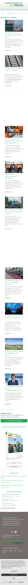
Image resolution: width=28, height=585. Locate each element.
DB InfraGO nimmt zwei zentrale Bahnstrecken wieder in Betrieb (14, 35)
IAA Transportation (7, 498)
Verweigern (14, 571)
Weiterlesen (8, 50)
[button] (3, 13)
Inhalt (14, 463)
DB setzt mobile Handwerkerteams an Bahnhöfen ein (11, 176)
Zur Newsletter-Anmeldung (14, 420)
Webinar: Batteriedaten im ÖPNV (11, 494)
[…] (20, 525)
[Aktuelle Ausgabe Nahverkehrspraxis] (14, 445)
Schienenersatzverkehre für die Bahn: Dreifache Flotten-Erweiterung (14, 282)
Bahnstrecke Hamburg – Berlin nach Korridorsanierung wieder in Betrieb (13, 211)
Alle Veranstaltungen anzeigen (8, 508)
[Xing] (12, 532)
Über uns (5, 515)
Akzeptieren (14, 574)
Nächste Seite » (11, 409)
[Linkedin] (16, 532)
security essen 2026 (7, 503)
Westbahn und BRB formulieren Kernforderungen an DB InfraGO (14, 353)
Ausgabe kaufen (14, 466)
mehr (14, 578)
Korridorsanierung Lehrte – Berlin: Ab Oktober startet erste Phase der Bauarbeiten (14, 141)
